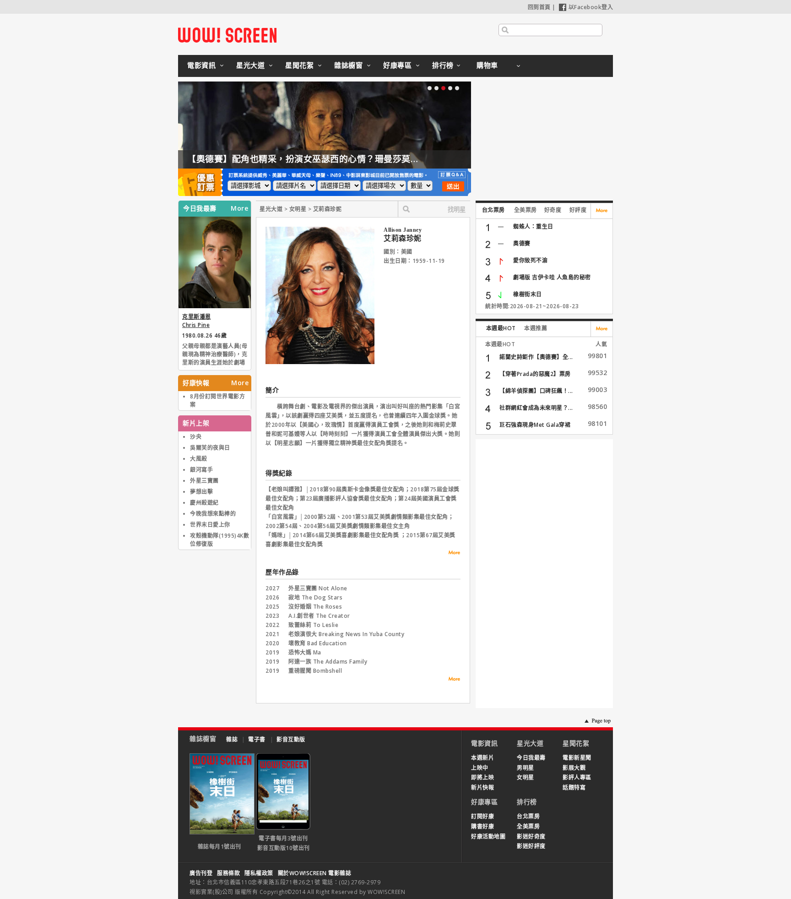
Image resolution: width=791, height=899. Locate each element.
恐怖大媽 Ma (304, 652)
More (239, 208)
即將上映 (482, 777)
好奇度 (553, 210)
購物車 (487, 65)
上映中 (479, 768)
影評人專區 (577, 777)
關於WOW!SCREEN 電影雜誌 (315, 873)
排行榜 (443, 65)
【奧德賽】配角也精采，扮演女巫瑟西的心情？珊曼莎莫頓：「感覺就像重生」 (341, 159)
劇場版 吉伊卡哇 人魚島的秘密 (552, 277)
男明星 (525, 768)
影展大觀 (574, 768)
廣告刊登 (201, 873)
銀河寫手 (201, 470)
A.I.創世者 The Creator (319, 616)
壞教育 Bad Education (317, 643)
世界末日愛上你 (210, 525)
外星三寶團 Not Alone (317, 588)
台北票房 (493, 210)
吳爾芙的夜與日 (210, 448)
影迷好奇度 (531, 836)
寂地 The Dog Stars (315, 597)
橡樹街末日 (527, 294)
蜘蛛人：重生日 (533, 226)
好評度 (578, 210)
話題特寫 (574, 787)
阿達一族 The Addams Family (327, 661)
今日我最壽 (531, 758)
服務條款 (228, 873)
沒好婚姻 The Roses (315, 606)
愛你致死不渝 (530, 260)
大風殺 (198, 459)
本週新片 (482, 758)
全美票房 (525, 210)
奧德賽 (522, 243)
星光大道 (250, 65)
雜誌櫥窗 (348, 65)
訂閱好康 (482, 816)
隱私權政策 (258, 873)
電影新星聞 (577, 758)
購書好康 (482, 826)
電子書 (256, 739)
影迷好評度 (531, 846)
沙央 (195, 437)
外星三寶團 (204, 481)
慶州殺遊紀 (204, 503)
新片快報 (482, 787)
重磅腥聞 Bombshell (315, 671)
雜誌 (232, 739)
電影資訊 (201, 65)
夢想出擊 (201, 492)
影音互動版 (290, 739)
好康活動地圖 (488, 836)
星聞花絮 (299, 65)
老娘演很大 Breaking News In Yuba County (346, 634)
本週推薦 (535, 328)
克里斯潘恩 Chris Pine (196, 321)
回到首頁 (539, 7)
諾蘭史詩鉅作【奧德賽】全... (536, 357)
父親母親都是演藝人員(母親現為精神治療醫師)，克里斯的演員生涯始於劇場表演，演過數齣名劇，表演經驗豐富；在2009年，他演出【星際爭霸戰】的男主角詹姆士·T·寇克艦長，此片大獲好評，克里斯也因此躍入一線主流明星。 (214, 355)
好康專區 (397, 65)
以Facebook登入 (591, 7)
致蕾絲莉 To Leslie (313, 625)
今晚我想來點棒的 (213, 514)
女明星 (525, 777)
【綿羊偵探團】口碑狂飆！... (536, 391)
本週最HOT (501, 328)
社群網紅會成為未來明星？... (536, 408)
